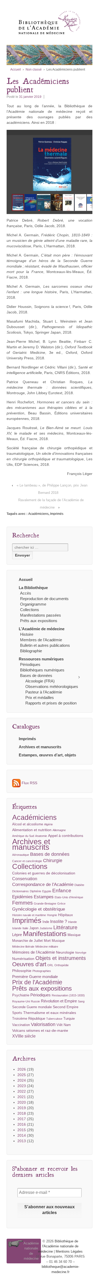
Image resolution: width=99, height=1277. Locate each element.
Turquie (69, 1018)
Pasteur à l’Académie (43, 692)
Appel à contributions (65, 835)
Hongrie (52, 915)
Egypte (46, 891)
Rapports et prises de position (51, 703)
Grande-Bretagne (45, 903)
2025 (21, 1075)
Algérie (48, 824)
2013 (21, 1141)
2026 (21, 1069)
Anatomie (41, 835)
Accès (25, 593)
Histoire (26, 634)
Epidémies (22, 896)
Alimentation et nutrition (31, 830)
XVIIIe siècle (24, 1036)
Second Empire (65, 1007)
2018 (21, 1113)
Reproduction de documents (44, 598)
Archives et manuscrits (40, 747)
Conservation (24, 879)
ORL (50, 965)
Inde (46, 922)
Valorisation (43, 1024)
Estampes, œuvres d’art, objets (47, 755)
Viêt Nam (63, 1025)
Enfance (61, 890)
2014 (21, 1135)
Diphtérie (35, 891)
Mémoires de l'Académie (33, 952)
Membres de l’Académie (41, 640)
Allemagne (59, 830)
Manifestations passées (40, 615)
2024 (21, 1080)
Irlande (72, 921)
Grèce (61, 903)
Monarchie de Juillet (27, 941)
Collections (29, 609)
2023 (21, 1086)
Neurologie (65, 952)
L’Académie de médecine (41, 629)
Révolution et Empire (59, 1001)
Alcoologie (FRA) (40, 681)
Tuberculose (54, 1018)
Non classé (34, 69)
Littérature (65, 927)
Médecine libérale (23, 946)
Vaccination (21, 1025)
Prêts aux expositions (38, 620)
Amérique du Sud (23, 835)
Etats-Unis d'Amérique (69, 897)
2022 (21, 1091)
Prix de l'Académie (37, 982)
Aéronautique (20, 854)
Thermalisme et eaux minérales (49, 1013)
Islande (16, 928)
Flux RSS (29, 783)
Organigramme (33, 604)
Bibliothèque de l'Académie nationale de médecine (58, 1246)
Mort (47, 941)
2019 (21, 1108)
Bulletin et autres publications (45, 645)
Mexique (74, 935)
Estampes (44, 896)
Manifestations (45, 934)
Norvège (80, 952)
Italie (25, 928)
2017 (21, 1119)
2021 (21, 1097)
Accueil (15, 69)
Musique (58, 941)
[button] (90, 142)
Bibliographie (31, 651)
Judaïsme (46, 928)
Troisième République (28, 1018)
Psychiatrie (20, 995)
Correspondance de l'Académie (42, 884)
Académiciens (38, 514)
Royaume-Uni (21, 1001)
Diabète (79, 884)
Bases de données (36, 675)
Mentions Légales (69, 1251)
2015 (21, 1130)
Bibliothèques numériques (42, 670)
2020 (21, 1102)
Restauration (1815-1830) (68, 995)
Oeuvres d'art (29, 964)
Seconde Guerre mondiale (32, 1007)
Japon (34, 928)
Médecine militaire (46, 946)
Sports (17, 1013)
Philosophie (21, 971)
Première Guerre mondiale (35, 976)
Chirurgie (52, 860)
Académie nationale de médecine (31, 1251)
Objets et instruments (60, 958)
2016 (21, 1124)
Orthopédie (61, 965)
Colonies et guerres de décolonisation (43, 873)
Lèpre (17, 934)
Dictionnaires (20, 891)
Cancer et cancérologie (27, 861)
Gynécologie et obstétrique (38, 909)
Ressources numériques (41, 659)
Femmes (22, 903)
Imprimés (56, 514)
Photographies (41, 971)
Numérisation (23, 959)
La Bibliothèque (33, 587)
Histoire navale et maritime (29, 915)
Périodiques (30, 664)
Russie (35, 1001)
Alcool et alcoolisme (27, 824)
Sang (81, 1001)
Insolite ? (58, 921)
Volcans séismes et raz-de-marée (40, 1030)
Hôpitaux (65, 915)
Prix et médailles (39, 697)
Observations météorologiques (51, 686)
